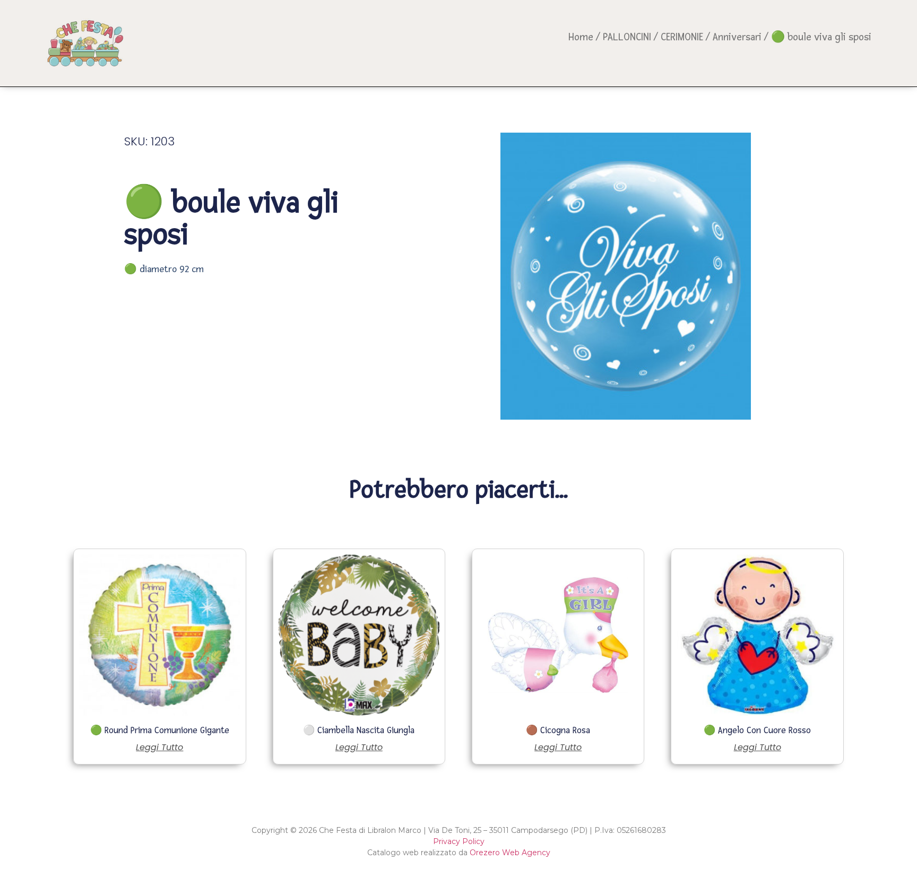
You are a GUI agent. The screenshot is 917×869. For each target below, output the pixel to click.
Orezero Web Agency (510, 852)
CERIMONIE (682, 37)
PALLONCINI (627, 37)
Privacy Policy (459, 841)
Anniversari (737, 37)
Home (580, 37)
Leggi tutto (159, 747)
